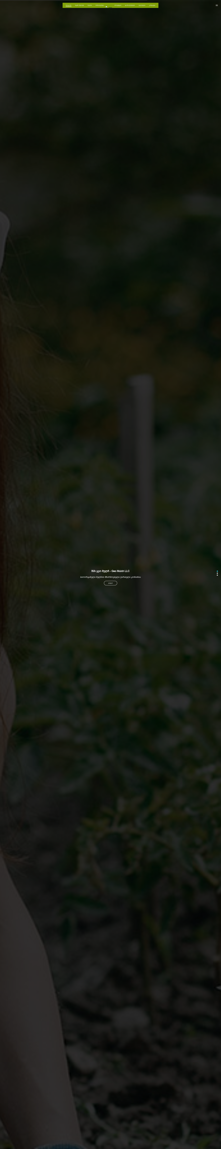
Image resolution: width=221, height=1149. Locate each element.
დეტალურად (110, 583)
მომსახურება (100, 5)
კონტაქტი (152, 5)
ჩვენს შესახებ (79, 5)
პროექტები (117, 5)
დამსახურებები (130, 5)
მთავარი (68, 5)
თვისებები (142, 5)
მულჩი (90, 5)
